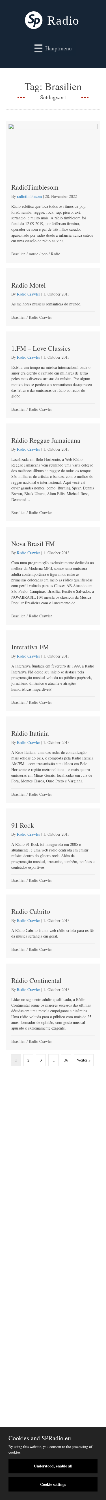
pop (44, 253)
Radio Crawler (40, 317)
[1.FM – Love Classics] (53, 374)
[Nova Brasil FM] (53, 575)
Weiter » (83, 1060)
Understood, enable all (53, 1466)
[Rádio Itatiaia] (53, 759)
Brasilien (18, 253)
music (33, 253)
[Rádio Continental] (53, 1007)
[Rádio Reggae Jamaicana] (53, 472)
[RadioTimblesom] (53, 191)
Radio (55, 253)
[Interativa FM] (53, 670)
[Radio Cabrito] (53, 926)
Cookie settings (53, 1484)
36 (66, 1060)
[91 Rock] (53, 848)
